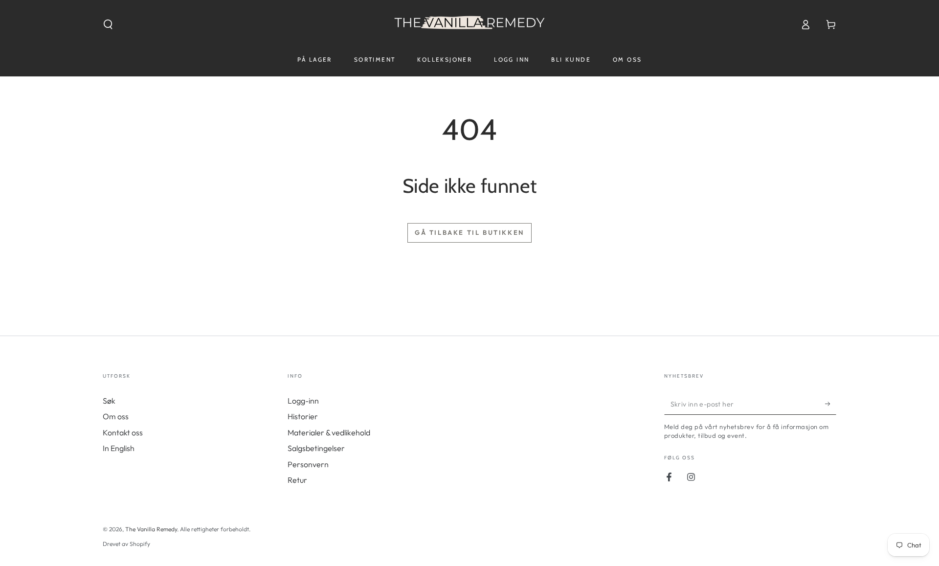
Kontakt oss (123, 432)
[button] (108, 24)
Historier (303, 416)
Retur (297, 480)
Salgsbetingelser (316, 448)
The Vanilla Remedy (151, 529)
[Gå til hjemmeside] (469, 24)
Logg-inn (303, 401)
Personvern (308, 464)
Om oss (116, 416)
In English (118, 448)
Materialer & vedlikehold (329, 432)
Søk (109, 401)
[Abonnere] (830, 403)
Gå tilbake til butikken (469, 232)
